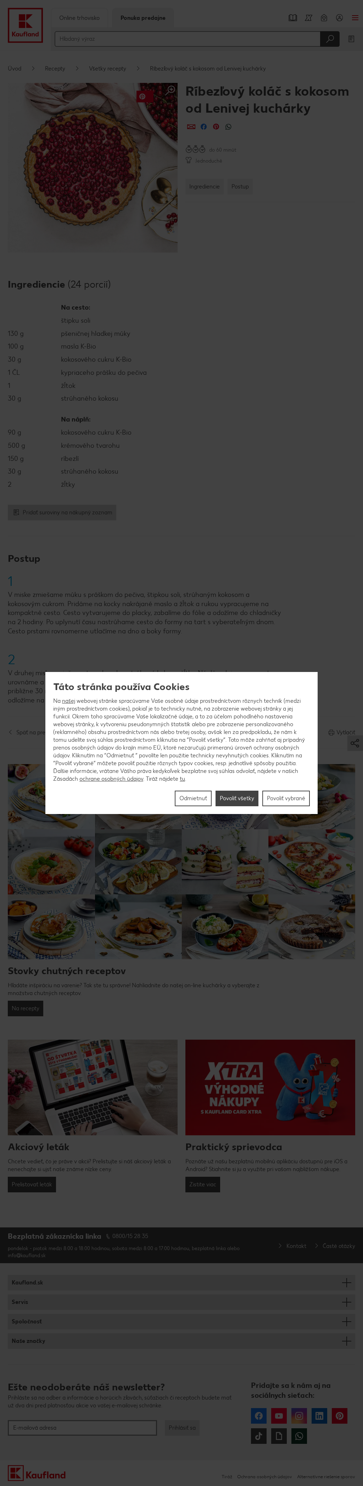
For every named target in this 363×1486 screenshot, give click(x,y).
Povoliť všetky (237, 798)
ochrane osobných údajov (111, 778)
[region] (181, 743)
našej (68, 700)
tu (182, 778)
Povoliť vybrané (286, 798)
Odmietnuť (193, 798)
